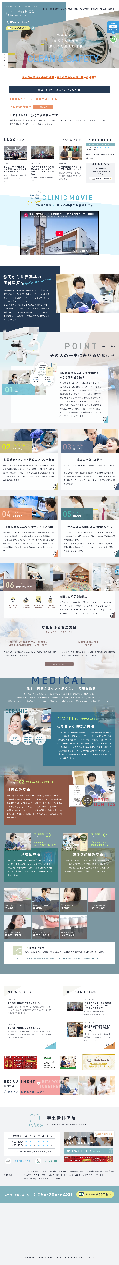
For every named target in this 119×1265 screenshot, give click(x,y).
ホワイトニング (41, 935)
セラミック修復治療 (74, 726)
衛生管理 (77, 515)
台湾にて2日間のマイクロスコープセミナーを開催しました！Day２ (97, 1028)
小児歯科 (66, 907)
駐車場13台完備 (102, 178)
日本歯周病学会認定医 (70, 77)
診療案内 (94, 9)
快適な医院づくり (24, 586)
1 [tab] (4, 54)
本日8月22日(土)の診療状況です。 (24, 1027)
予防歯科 (9, 907)
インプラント (68, 935)
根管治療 (28, 854)
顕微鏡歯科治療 (86, 854)
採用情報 (111, 9)
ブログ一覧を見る (70, 140)
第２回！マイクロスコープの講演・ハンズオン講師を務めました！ (15, 169)
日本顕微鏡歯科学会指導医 (38, 77)
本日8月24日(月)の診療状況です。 (37, 115)
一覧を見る (43, 107)
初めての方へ (55, 9)
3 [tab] (4, 60)
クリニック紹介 (67, 9)
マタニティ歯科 (97, 907)
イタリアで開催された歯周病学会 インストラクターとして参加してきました (42, 170)
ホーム (45, 9)
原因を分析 (18, 515)
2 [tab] (4, 57)
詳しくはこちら (59, 664)
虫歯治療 (38, 907)
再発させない (19, 448)
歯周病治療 (16, 789)
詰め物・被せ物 (13, 935)
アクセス (102, 9)
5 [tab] (4, 65)
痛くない (77, 448)
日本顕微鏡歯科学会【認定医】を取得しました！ (70, 168)
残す (17, 391)
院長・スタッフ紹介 (81, 9)
